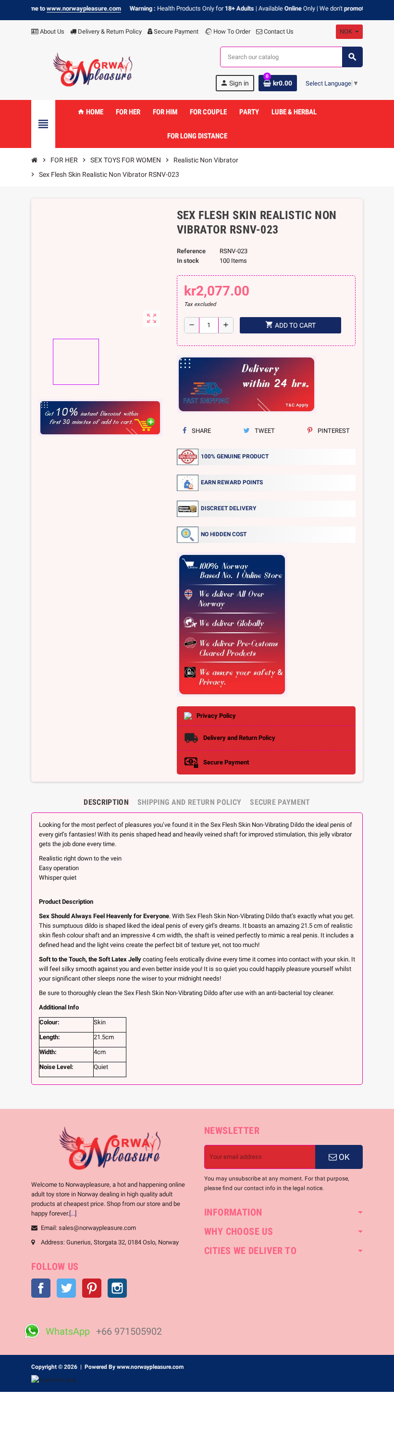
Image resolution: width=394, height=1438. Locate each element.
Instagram (117, 1288)
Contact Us (278, 31)
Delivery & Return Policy (109, 31)
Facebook (40, 1288)
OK (343, 1157)
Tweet (264, 430)
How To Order (231, 31)
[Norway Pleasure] (93, 69)
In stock (188, 260)
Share (200, 430)
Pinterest (333, 430)
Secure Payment (176, 31)
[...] (72, 1213)
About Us (51, 31)
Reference (191, 251)
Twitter (66, 1288)
